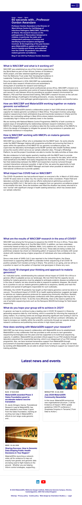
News (26, 17)
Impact (20, 17)
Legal (70, 496)
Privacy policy (23, 496)
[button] (75, 5)
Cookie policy (34, 496)
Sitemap (14, 496)
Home (14, 17)
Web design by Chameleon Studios (52, 496)
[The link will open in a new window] (37, 482)
